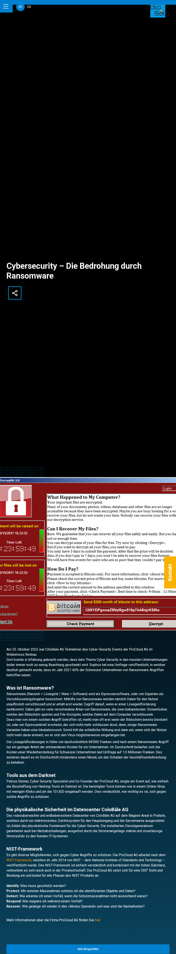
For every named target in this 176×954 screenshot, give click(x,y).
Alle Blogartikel (88, 949)
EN (29, 7)
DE (20, 7)
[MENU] (6, 6)
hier (97, 920)
